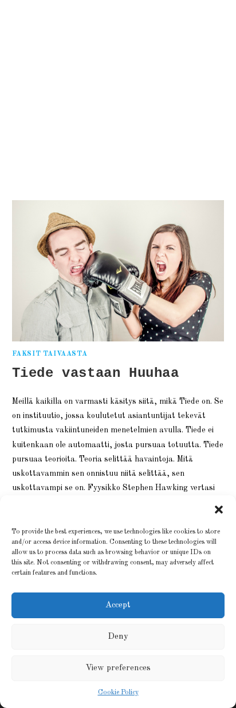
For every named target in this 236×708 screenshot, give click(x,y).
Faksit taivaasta (50, 354)
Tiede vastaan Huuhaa (95, 373)
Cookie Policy (118, 692)
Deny (118, 637)
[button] (219, 509)
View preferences (118, 668)
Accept (118, 605)
